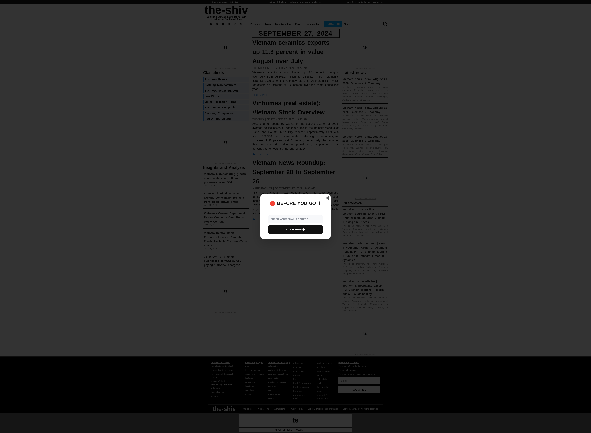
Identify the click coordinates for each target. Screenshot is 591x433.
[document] (295, 216)
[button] (326, 198)
